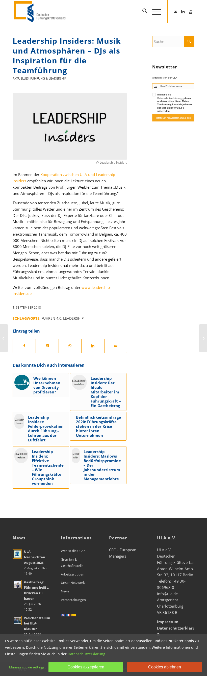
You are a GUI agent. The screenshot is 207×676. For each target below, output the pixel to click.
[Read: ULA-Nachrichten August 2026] (17, 554)
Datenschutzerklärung (169, 97)
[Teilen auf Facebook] (24, 346)
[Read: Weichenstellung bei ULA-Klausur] (17, 620)
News (65, 591)
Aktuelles (21, 78)
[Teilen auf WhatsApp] (70, 346)
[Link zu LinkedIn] (183, 11)
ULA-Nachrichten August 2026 (34, 557)
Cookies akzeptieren (85, 667)
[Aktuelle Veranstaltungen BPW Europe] (203, 338)
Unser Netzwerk (73, 582)
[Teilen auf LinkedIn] (93, 346)
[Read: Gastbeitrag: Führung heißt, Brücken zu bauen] (17, 584)
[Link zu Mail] (175, 11)
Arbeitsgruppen (72, 574)
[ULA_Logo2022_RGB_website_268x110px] (40, 11)
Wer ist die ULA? (73, 550)
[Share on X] (47, 346)
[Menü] (154, 11)
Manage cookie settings (26, 667)
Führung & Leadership (48, 78)
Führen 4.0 (51, 318)
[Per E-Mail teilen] (116, 346)
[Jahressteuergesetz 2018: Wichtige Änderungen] (4, 338)
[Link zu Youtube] (190, 11)
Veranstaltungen (73, 599)
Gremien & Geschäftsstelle (72, 562)
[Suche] (142, 11)
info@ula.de (167, 593)
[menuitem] (142, 11)
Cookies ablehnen (164, 667)
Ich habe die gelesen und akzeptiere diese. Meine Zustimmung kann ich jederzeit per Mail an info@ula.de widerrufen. (174, 102)
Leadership (73, 318)
